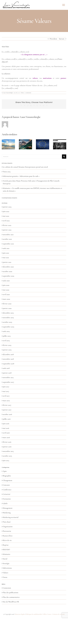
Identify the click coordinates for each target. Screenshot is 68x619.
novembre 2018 (8, 359)
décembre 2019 (8, 313)
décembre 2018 (8, 354)
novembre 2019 (8, 317)
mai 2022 (6, 216)
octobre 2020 (7, 271)
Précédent (53, 39)
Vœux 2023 (6, 172)
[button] (3, 144)
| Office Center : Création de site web (53, 614)
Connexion (7, 588)
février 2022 (7, 225)
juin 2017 (6, 387)
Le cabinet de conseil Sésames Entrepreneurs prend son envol (25, 167)
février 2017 (7, 405)
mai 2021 (6, 257)
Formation (7, 499)
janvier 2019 (7, 350)
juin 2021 (6, 253)
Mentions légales (20, 614)
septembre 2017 (8, 382)
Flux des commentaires (11, 597)
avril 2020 (6, 294)
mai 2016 (6, 428)
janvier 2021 (7, 262)
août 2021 (6, 248)
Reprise (5, 545)
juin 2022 (6, 211)
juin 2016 (6, 423)
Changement (7, 480)
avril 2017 (6, 396)
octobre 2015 (7, 456)
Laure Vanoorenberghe (8, 92)
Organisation (7, 526)
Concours (6, 485)
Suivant (61, 39)
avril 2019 (6, 340)
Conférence (7, 490)
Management (7, 508)
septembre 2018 (8, 364)
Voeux (5, 577)
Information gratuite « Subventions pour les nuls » (21, 176)
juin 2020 (6, 285)
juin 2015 (6, 460)
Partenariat (7, 531)
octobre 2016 (7, 414)
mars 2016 (6, 437)
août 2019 (6, 331)
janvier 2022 (7, 230)
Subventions (7, 568)
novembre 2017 (8, 377)
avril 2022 (6, 221)
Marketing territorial (10, 517)
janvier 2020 (7, 308)
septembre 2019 (8, 327)
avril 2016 (6, 433)
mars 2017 (6, 400)
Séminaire (6, 554)
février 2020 (7, 304)
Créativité (6, 494)
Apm (5, 471)
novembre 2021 (8, 234)
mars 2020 (6, 299)
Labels (5, 503)
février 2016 (7, 442)
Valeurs (22, 92)
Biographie (7, 476)
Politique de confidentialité (34, 614)
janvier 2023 (7, 207)
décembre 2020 (8, 267)
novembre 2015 (8, 451)
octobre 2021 (7, 239)
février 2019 (7, 345)
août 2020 (6, 281)
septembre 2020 (8, 276)
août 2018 (6, 368)
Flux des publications (10, 592)
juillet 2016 (7, 419)
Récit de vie (7, 540)
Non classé (7, 522)
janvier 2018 (7, 373)
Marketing (7, 513)
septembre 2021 (8, 244)
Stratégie (6, 563)
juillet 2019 (7, 336)
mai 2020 (6, 290)
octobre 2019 (7, 322)
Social (5, 559)
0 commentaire (28, 92)
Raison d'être (7, 536)
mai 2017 (6, 391)
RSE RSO (6, 549)
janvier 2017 (7, 410)
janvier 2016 (7, 447)
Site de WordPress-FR (11, 602)
